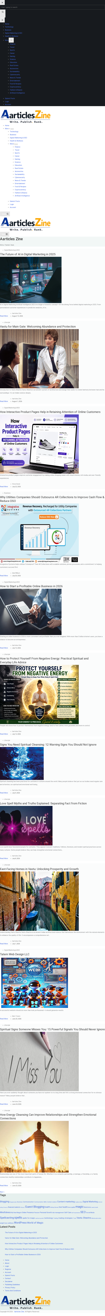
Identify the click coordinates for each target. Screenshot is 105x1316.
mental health (94, 1207)
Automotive (19, 171)
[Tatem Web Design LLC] (34, 983)
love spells (71, 1207)
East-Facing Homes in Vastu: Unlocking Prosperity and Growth (39, 869)
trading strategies (65, 1218)
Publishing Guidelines (12, 1285)
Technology (14, 132)
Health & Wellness (16, 141)
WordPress (20, 1222)
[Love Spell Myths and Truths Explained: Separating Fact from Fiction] (26, 826)
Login (12, 204)
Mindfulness (5, 1212)
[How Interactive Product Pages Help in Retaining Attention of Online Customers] (39, 444)
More (7, 129)
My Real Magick (16, 1212)
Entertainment (20, 183)
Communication (28, 1202)
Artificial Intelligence (22, 196)
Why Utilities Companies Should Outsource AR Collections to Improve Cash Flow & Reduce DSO (39, 1249)
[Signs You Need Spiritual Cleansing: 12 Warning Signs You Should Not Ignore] (22, 763)
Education (18, 165)
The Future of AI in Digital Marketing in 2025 (28, 254)
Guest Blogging (34, 1206)
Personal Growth (46, 1212)
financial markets (14, 1207)
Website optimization (96, 1218)
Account (13, 207)
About (7, 1263)
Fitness (23, 1207)
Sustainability (19, 174)
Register (8, 1269)
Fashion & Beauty (21, 193)
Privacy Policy (10, 1288)
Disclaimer (8, 1281)
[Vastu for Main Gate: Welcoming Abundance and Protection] (39, 359)
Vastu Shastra (84, 1217)
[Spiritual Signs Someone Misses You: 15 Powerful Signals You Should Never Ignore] (39, 1061)
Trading (55, 1218)
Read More (4, 316)
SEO (83, 1212)
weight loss (3, 1223)
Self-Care (67, 1212)
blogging (4, 1201)
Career (17, 156)
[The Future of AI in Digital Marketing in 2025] (31, 280)
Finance (17, 147)
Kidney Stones (54, 1207)
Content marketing (66, 1201)
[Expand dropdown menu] (12, 129)
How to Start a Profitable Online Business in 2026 (31, 586)
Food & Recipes (20, 187)
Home (7, 125)
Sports (17, 153)
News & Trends (20, 181)
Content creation (52, 1202)
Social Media (90, 1212)
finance (6, 1207)
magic (79, 1206)
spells (18, 1217)
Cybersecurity (20, 177)
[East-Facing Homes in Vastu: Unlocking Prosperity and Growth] (39, 901)
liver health (63, 1207)
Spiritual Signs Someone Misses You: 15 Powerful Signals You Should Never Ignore (52, 1029)
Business (13, 135)
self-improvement (76, 1212)
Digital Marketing (90, 1202)
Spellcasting (7, 1217)
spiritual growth (39, 1218)
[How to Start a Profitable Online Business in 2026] (31, 612)
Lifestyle (7, 322)
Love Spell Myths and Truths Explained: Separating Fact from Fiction (43, 803)
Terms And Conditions (13, 1291)
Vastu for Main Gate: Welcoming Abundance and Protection (38, 326)
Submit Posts (15, 201)
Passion (36, 1212)
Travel (17, 150)
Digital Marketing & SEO (18, 138)
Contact (8, 1278)
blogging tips (13, 1202)
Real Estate (19, 168)
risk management (58, 1212)
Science (18, 162)
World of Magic (35, 1222)
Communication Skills (40, 1202)
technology (48, 1218)
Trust (74, 1218)
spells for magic (28, 1218)
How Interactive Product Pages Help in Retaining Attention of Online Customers (50, 412)
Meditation (87, 1207)
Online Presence (28, 1212)
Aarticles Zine (19, 1312)
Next (2, 1192)
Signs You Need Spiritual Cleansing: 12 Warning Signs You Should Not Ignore (48, 744)
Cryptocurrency (20, 190)
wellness (11, 1223)
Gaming (17, 159)
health (47, 1207)
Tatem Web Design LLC (14, 954)
